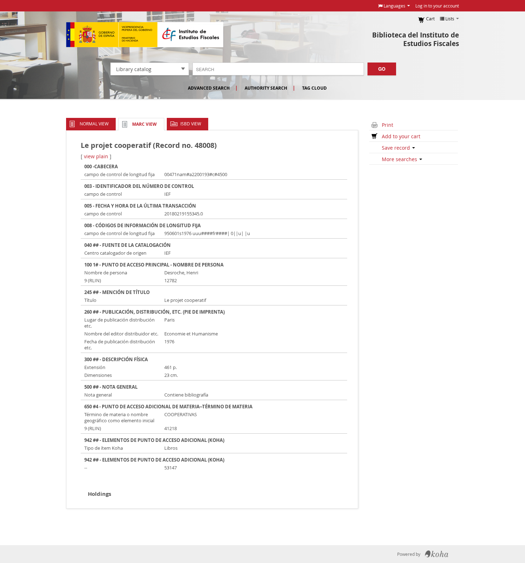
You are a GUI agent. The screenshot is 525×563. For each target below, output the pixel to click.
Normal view (94, 123)
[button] (394, 5)
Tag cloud (314, 88)
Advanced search (209, 88)
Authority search (266, 88)
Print (387, 124)
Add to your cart (401, 136)
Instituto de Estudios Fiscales (144, 34)
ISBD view (190, 123)
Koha (436, 554)
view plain (96, 156)
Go (381, 68)
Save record (396, 147)
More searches (400, 159)
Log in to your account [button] (437, 6)
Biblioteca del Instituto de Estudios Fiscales (415, 39)
